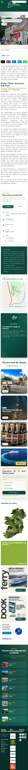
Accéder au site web (10, 231)
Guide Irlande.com (5, 46)
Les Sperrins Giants (9, 385)
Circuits (3, 751)
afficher (8, 55)
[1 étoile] (3, 387)
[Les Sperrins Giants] (14, 381)
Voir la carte (20, 206)
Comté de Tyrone (10, 20)
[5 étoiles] (9, 387)
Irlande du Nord (17, 20)
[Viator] (13, 756)
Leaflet (11, 306)
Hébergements (4, 744)
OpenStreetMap (18, 306)
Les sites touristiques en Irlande (18, 46)
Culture (2, 746)
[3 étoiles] (6, 387)
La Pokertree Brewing (10, 438)
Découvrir (5, 391)
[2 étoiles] (4, 387)
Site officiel (8, 206)
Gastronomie (4, 748)
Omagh (4, 20)
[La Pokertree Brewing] (14, 434)
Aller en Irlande (4, 739)
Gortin (9, 382)
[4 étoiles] (7, 387)
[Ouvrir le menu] (2, 2)
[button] (13, 293)
